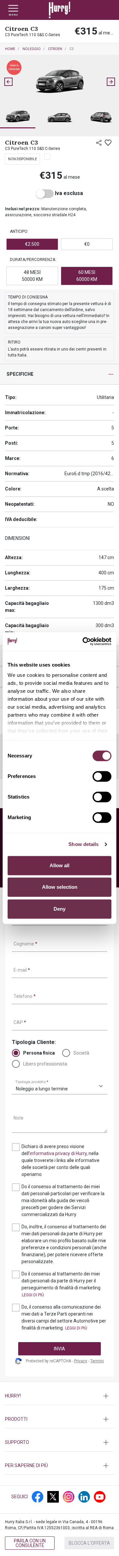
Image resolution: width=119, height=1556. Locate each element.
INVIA (59, 1348)
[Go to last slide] (8, 81)
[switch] (102, 776)
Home (10, 49)
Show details (83, 844)
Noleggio (31, 49)
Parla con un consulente (30, 1543)
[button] (17, 117)
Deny (59, 909)
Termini (97, 1361)
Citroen (55, 49)
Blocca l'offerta (89, 1543)
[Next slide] (110, 81)
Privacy (80, 1361)
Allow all (59, 865)
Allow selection (59, 887)
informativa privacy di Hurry (58, 1153)
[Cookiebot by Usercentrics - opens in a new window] (84, 641)
